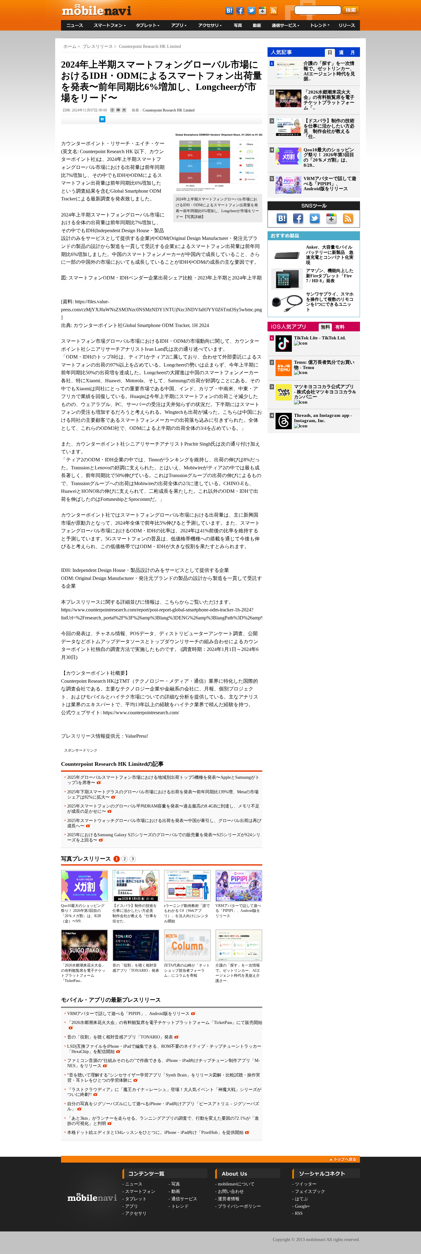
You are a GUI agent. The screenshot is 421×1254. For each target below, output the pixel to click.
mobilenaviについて (236, 1184)
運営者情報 (228, 1199)
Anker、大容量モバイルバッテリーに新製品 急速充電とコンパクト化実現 (330, 255)
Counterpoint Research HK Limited (150, 46)
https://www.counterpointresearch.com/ (141, 712)
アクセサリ (136, 1213)
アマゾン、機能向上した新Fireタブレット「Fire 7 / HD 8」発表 (330, 275)
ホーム (69, 46)
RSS (299, 1213)
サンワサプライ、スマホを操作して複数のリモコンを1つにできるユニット (330, 302)
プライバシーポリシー (239, 1206)
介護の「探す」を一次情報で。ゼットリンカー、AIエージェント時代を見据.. (329, 71)
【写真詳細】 (194, 217)
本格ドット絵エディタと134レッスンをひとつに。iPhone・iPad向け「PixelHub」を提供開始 (155, 1132)
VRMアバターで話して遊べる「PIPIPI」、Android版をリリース (238, 911)
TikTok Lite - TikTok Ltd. (320, 337)
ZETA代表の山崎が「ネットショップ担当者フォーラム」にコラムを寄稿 (187, 970)
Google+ (302, 1206)
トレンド (180, 1206)
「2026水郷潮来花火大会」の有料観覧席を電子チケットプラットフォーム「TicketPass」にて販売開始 (164, 1022)
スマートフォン (140, 1191)
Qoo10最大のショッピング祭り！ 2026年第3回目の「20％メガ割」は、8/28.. (329, 157)
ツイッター (306, 1184)
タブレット (136, 1199)
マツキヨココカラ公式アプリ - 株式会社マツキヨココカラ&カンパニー (325, 392)
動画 (175, 1191)
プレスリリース (98, 46)
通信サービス (184, 1199)
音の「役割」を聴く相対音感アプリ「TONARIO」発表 (120, 1036)
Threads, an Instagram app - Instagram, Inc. (323, 418)
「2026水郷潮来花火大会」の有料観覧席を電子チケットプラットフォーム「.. (329, 100)
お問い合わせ (231, 1191)
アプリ (131, 1206)
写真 (175, 1184)
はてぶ (301, 1199)
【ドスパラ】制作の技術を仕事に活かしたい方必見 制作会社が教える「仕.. (329, 128)
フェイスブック (310, 1191)
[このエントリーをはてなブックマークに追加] (102, 121)
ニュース (133, 1184)
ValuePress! (136, 736)
